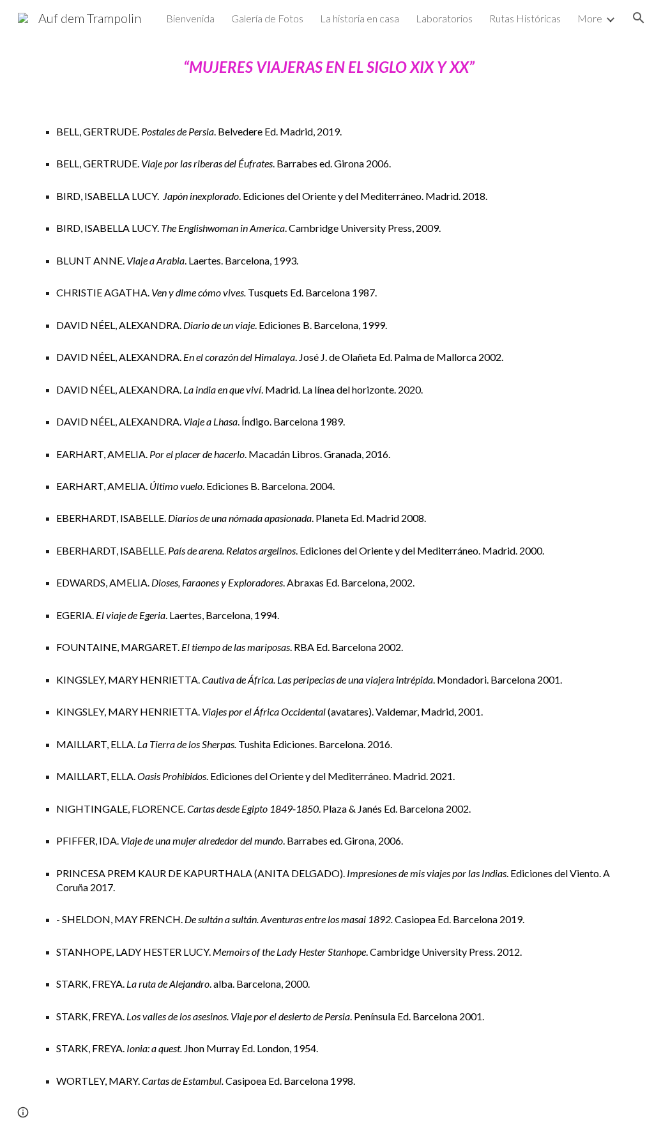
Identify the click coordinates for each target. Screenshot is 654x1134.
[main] (327, 585)
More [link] (589, 18)
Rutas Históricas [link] (525, 18)
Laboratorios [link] (444, 18)
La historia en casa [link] (359, 18)
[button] (638, 18)
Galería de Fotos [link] (267, 18)
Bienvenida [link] (190, 18)
